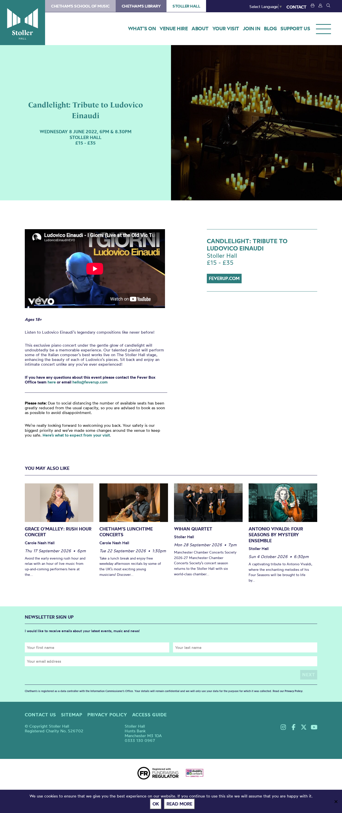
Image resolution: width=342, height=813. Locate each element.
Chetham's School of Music (80, 6)
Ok (155, 804)
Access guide (149, 715)
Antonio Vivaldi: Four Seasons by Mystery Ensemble (276, 535)
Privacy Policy (293, 691)
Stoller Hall (22, 22)
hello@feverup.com (90, 381)
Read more (179, 804)
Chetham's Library (141, 6)
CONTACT (296, 7)
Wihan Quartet (193, 529)
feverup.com (224, 278)
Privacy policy (107, 715)
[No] (335, 801)
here (52, 381)
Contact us (40, 715)
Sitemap (71, 715)
